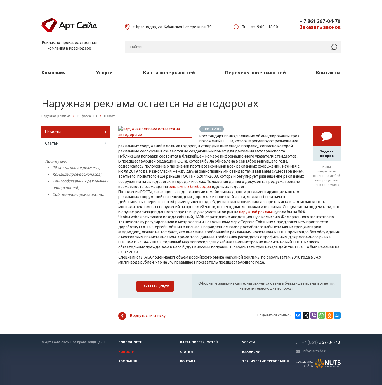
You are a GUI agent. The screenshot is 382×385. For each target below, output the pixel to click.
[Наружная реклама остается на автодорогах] (155, 129)
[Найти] (334, 47)
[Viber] (313, 315)
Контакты (328, 72)
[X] (306, 315)
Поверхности (130, 342)
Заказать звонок (320, 27)
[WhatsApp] (321, 315)
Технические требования (265, 361)
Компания (53, 72)
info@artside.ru (315, 351)
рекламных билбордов (190, 186)
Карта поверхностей (169, 72)
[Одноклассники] (329, 315)
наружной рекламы (257, 212)
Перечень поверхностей (255, 72)
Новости (53, 132)
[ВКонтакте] (298, 315)
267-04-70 (320, 342)
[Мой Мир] (337, 315)
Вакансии (251, 351)
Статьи (51, 143)
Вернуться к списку (148, 315)
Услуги (104, 72)
